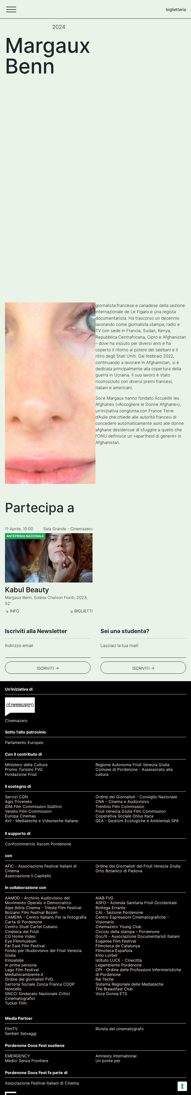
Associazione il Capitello (28, 876)
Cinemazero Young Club (118, 926)
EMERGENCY (17, 1056)
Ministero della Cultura (26, 764)
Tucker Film (16, 1003)
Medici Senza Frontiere (26, 1060)
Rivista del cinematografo (120, 1028)
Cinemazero (16, 720)
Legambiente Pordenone (119, 965)
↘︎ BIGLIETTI (81, 611)
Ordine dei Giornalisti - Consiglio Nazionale (136, 797)
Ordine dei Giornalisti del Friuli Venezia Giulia (138, 866)
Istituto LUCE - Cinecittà (119, 960)
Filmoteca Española (114, 950)
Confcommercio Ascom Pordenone (38, 844)
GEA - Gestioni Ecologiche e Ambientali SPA (137, 820)
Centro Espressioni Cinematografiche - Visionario (132, 919)
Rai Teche (105, 979)
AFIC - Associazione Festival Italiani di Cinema (41, 868)
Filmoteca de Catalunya (118, 946)
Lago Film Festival (22, 969)
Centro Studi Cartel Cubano (31, 926)
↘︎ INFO (12, 611)
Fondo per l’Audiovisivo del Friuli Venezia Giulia (43, 953)
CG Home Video (20, 936)
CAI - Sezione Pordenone (119, 912)
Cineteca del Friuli (22, 931)
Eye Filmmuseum (21, 941)
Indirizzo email (19, 645)
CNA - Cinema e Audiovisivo (122, 801)
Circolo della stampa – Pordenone (127, 931)
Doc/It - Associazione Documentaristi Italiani (138, 936)
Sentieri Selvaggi (21, 1033)
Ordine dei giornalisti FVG (29, 979)
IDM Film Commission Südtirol (33, 806)
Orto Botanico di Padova (119, 871)
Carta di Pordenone (23, 922)
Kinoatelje (14, 960)
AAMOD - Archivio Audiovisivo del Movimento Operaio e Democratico (38, 900)
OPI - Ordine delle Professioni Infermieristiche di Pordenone (138, 972)
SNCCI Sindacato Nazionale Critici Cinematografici (37, 996)
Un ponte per (108, 1060)
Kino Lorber (107, 955)
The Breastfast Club (114, 989)
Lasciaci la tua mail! (119, 645)
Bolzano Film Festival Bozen (31, 912)
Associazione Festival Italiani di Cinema (42, 1083)
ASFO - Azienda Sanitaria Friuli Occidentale (136, 902)
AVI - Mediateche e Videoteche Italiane (41, 820)
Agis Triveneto (18, 801)
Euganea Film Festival (116, 941)
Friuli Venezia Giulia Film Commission (131, 811)
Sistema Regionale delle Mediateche (129, 984)
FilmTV (11, 1028)
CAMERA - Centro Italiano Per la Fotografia (46, 917)
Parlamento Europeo (24, 742)
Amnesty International (116, 1056)
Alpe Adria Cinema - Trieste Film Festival (43, 907)
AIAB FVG (104, 898)
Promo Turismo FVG (24, 769)
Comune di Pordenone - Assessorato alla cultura (134, 772)
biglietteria (176, 9)
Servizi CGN (16, 797)
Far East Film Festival (25, 946)
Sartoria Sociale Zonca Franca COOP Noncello (40, 986)
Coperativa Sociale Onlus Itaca (124, 816)
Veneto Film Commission (28, 811)
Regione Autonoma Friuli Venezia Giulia (132, 764)
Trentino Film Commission (120, 806)
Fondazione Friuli (21, 774)
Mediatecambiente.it (24, 974)
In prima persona (21, 965)
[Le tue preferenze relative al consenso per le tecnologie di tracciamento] (182, 1086)
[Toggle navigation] (11, 9)
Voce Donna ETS (111, 993)
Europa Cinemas (20, 816)
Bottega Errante (110, 907)
